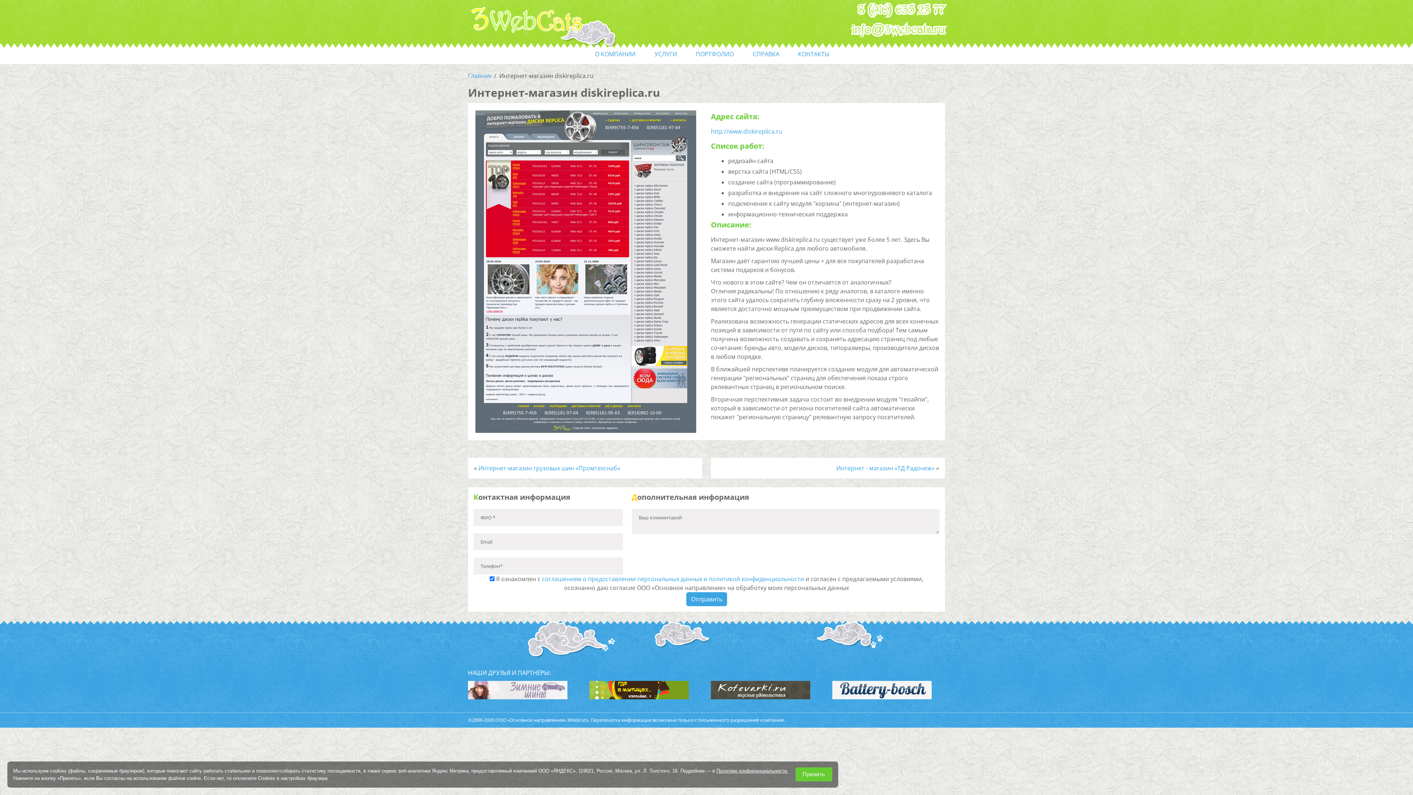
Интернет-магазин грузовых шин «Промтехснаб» (549, 468)
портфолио (715, 54)
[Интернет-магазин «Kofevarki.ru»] (760, 689)
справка (766, 54)
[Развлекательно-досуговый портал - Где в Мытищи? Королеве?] (639, 689)
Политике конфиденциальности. (752, 771)
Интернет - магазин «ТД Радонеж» (885, 468)
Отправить (706, 599)
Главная (479, 76)
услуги (666, 54)
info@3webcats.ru (899, 29)
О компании (615, 54)
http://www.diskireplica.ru (746, 131)
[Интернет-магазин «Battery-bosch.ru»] (882, 689)
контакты (814, 54)
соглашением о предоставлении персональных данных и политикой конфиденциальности (673, 579)
